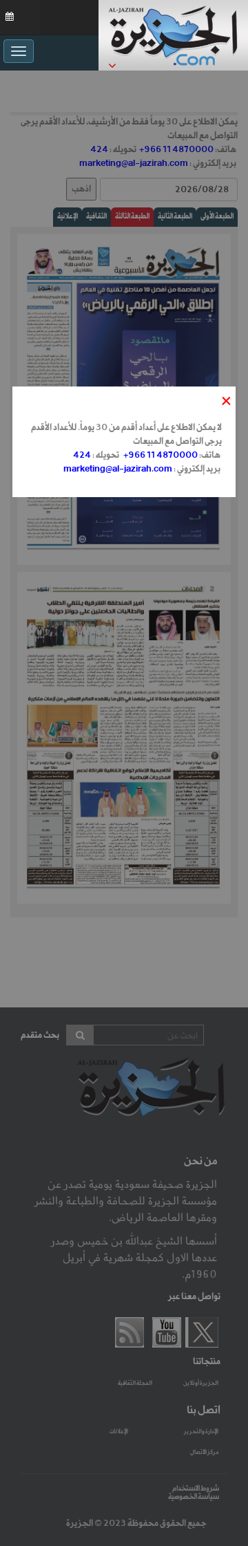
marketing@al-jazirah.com (117, 469)
